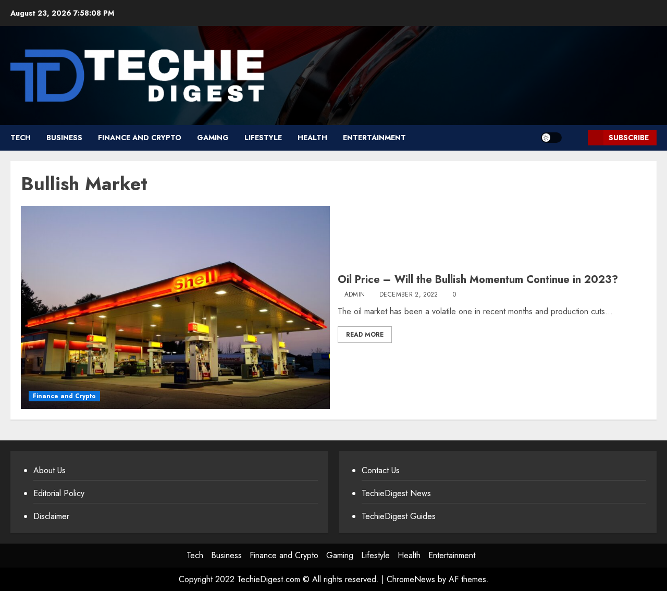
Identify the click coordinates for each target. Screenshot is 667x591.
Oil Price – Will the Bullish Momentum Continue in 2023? (478, 279)
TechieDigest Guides (399, 516)
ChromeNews (411, 579)
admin (354, 295)
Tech (20, 137)
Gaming (213, 137)
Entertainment (374, 137)
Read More (365, 334)
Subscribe (629, 137)
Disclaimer (51, 516)
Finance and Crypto (139, 137)
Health (312, 137)
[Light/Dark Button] (551, 137)
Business (64, 137)
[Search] (576, 138)
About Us (49, 470)
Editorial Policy (58, 493)
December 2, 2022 (408, 295)
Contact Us (381, 470)
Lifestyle (263, 137)
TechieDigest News (396, 493)
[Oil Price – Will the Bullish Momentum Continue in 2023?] (175, 307)
